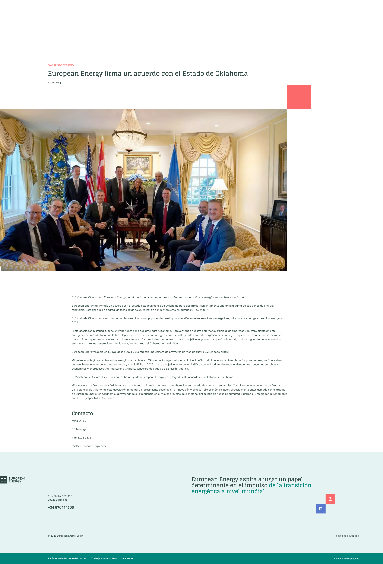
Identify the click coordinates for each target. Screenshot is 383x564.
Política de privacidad (347, 535)
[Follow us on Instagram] (330, 499)
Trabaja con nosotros (104, 558)
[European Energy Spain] (13, 479)
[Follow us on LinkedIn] (321, 508)
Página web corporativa (346, 558)
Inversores (127, 558)
